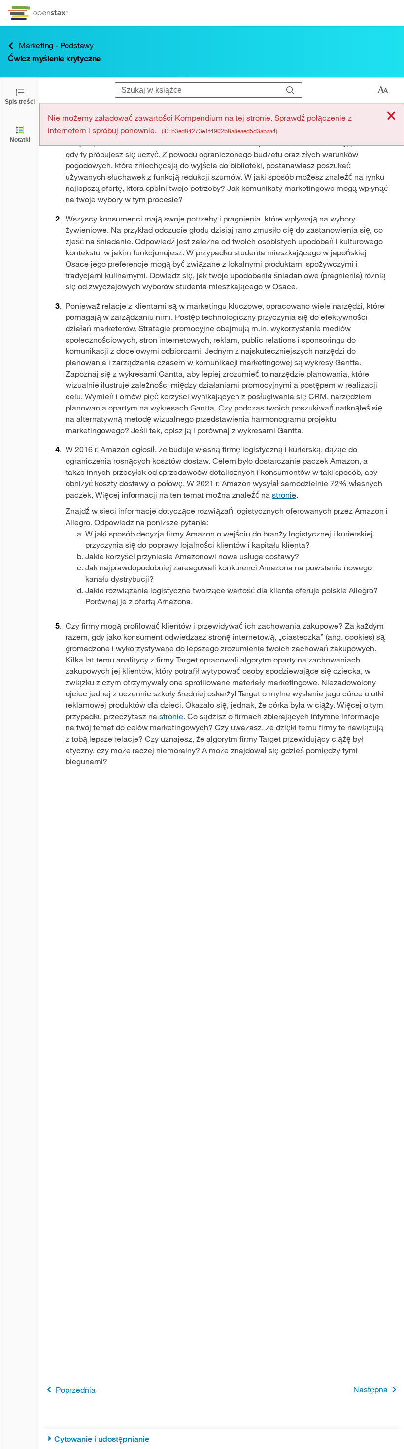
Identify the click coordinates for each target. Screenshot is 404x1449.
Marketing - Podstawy (56, 45)
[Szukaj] (290, 90)
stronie (284, 494)
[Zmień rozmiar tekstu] (383, 90)
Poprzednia (76, 1389)
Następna (370, 1389)
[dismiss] (391, 116)
